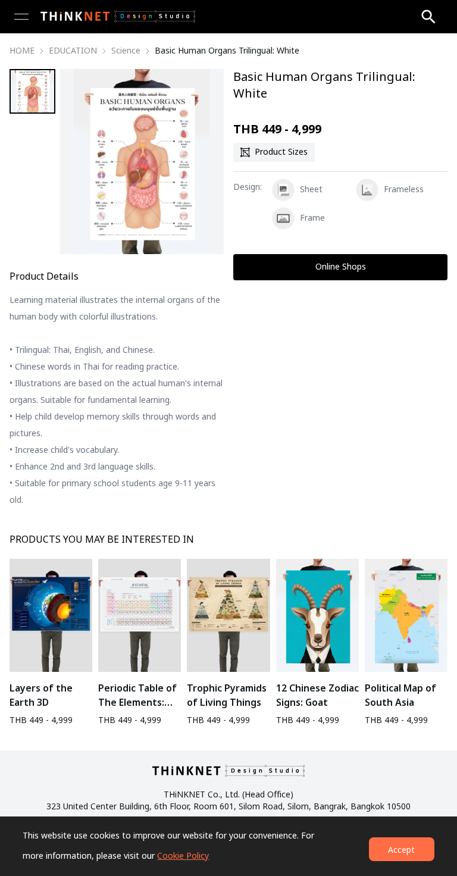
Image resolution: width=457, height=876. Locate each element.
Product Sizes (281, 152)
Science (125, 51)
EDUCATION (73, 51)
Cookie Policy (183, 856)
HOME (22, 51)
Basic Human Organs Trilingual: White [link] (227, 51)
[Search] (428, 17)
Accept (401, 850)
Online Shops (340, 267)
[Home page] (117, 16)
